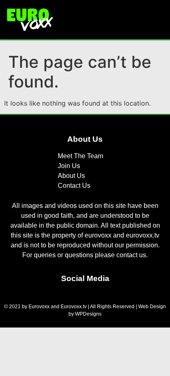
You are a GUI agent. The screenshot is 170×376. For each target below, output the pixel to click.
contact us (131, 254)
